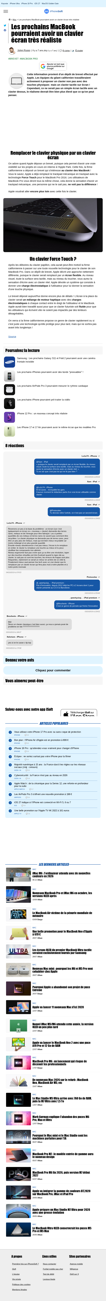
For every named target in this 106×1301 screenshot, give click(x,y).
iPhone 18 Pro (27, 3)
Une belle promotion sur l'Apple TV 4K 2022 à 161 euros (41, 810)
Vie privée (16, 1279)
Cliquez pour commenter (53, 670)
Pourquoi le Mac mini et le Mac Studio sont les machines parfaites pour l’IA (60, 1137)
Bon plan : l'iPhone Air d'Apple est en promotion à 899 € (41, 740)
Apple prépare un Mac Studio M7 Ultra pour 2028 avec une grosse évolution (61, 1211)
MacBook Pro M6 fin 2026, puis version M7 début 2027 (61, 1174)
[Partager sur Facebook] (5, 31)
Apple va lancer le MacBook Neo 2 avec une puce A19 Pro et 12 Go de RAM (61, 1044)
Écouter (79, 50)
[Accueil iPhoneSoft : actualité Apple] (9, 20)
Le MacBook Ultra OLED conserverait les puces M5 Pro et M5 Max (61, 1229)
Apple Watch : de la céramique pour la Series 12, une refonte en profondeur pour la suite (51, 784)
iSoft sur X (74, 1274)
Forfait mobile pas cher (53, 1269)
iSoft (14, 1269)
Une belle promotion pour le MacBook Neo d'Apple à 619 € (62, 933)
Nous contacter (49, 1264)
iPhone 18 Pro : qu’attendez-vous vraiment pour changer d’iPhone (46, 748)
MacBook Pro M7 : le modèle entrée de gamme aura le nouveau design (62, 1155)
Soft (56, 11)
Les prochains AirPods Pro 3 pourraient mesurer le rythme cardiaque (52, 386)
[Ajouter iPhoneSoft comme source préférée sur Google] (53, 66)
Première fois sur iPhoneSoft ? (25, 1264)
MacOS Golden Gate (50, 3)
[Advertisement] (53, 124)
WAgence (74, 1269)
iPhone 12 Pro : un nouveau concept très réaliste (42, 413)
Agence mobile (76, 1264)
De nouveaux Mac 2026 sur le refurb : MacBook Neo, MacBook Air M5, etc (60, 1081)
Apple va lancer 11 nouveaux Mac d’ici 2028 (58, 1007)
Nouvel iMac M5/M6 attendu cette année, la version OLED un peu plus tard (62, 1026)
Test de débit (48, 1274)
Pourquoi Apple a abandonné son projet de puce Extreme (61, 988)
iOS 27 (37, 3)
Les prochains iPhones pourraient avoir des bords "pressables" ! (50, 372)
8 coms (66, 50)
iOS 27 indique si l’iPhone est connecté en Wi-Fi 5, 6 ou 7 (42, 802)
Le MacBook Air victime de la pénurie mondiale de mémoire (62, 914)
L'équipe (16, 1274)
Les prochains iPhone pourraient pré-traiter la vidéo (43, 399)
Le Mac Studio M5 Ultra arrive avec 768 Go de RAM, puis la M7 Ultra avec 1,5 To (62, 1100)
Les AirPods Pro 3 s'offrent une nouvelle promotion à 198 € (43, 794)
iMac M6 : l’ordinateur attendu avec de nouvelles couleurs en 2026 (61, 875)
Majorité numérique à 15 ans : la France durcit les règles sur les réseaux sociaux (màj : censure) (50, 765)
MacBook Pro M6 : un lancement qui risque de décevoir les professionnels (59, 1063)
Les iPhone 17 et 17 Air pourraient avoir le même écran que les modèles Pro (56, 427)
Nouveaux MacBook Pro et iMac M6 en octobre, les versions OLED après (62, 894)
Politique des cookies (21, 1284)
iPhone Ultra (15, 3)
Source (12, 336)
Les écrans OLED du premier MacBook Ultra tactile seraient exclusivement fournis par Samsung (62, 951)
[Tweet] (5, 26)
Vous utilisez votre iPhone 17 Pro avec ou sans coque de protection (47, 732)
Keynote (4, 3)
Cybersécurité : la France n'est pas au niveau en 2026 (40, 775)
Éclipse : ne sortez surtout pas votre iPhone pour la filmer (42, 756)
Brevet (14, 59)
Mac (14, 20)
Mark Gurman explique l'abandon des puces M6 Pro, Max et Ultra (60, 1118)
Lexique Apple (49, 1279)
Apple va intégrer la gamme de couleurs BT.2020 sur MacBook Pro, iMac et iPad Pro (61, 1192)
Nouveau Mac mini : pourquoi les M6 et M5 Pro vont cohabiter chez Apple (62, 970)
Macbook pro (29, 59)
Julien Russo (23, 50)
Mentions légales (19, 1289)
